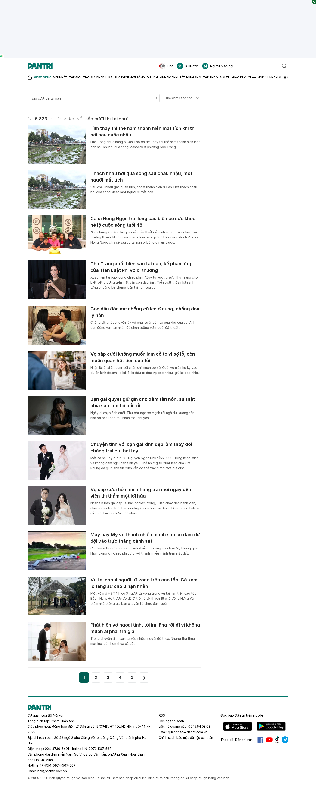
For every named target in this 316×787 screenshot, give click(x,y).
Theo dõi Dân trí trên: (236, 740)
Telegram (285, 739)
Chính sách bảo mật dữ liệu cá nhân (186, 738)
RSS (162, 715)
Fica (170, 66)
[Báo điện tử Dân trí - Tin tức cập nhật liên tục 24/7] (40, 66)
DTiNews (191, 66)
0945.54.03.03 (199, 726)
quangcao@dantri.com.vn (187, 732)
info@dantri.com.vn (52, 771)
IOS (237, 726)
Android (271, 726)
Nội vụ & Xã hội (221, 66)
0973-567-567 (100, 749)
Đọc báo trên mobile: (242, 715)
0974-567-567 (64, 765)
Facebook (260, 739)
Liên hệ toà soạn (171, 721)
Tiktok (277, 739)
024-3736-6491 (57, 749)
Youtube (269, 739)
